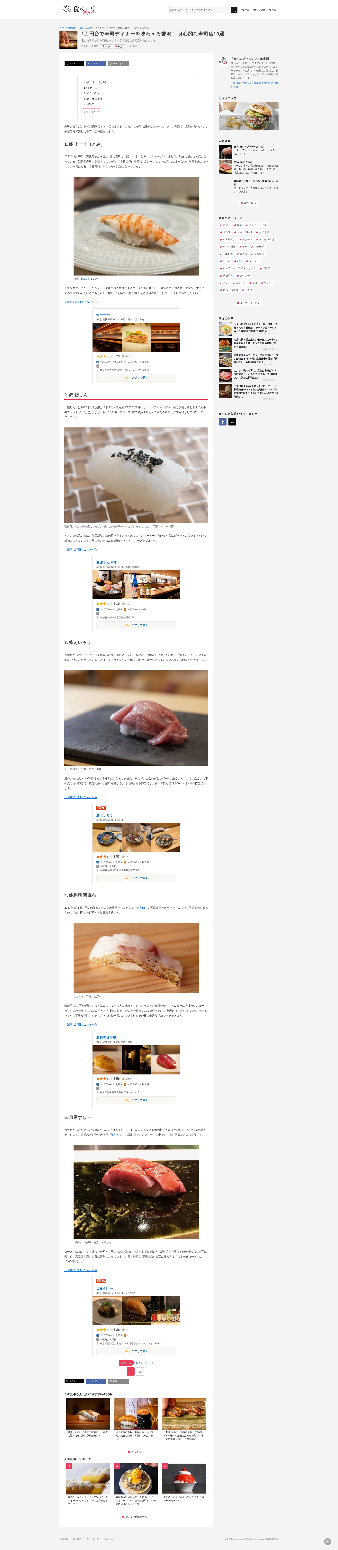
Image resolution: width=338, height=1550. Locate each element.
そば (254, 282)
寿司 (134, 46)
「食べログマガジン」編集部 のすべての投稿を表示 (254, 85)
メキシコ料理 (244, 232)
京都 (107, 46)
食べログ (274, 9)
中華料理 (259, 246)
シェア (94, 64)
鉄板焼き (228, 275)
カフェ (226, 224)
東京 (120, 46)
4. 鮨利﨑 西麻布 (93, 98)
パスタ (248, 290)
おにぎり (264, 232)
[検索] (234, 10)
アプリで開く (122, 377)
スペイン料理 (266, 239)
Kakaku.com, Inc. (237, 1539)
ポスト (72, 63)
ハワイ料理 (229, 246)
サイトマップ (92, 1539)
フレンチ (245, 275)
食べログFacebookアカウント (223, 421)
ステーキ (247, 239)
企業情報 (63, 1539)
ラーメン (254, 261)
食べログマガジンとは (254, 9)
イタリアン (229, 239)
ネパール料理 (230, 290)
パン (239, 261)
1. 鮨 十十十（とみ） (96, 82)
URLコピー (117, 64)
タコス (226, 232)
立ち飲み (259, 253)
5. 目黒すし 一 (92, 104)
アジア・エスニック (234, 282)
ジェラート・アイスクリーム (239, 268)
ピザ (244, 246)
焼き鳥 (243, 253)
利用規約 (77, 1539)
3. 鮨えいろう (91, 93)
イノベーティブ (258, 224)
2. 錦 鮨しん (90, 87)
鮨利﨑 (141, 907)
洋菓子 (266, 268)
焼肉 (239, 224)
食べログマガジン (79, 9)
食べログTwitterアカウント (232, 421)
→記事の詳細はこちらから (80, 301)
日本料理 (228, 253)
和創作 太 (117, 1134)
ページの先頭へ (327, 1541)
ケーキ (226, 261)
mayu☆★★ (88, 278)
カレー (268, 282)
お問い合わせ (110, 1539)
